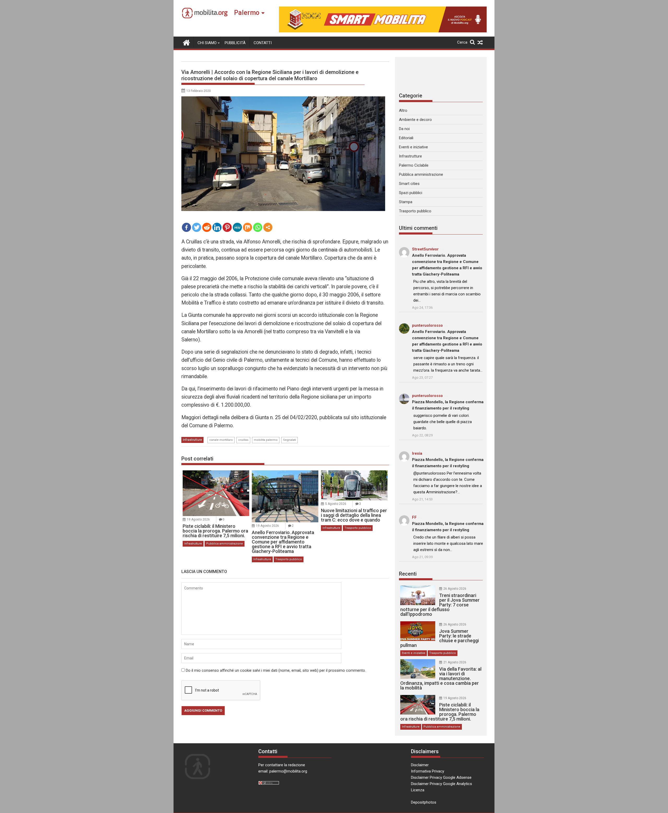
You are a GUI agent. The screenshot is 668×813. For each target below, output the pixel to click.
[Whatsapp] (257, 227)
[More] (267, 227)
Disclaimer (420, 765)
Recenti (408, 574)
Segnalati (289, 440)
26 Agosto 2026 (454, 588)
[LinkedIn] (217, 227)
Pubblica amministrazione (224, 543)
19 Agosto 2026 (198, 519)
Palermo (246, 12)
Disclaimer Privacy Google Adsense (441, 777)
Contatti (263, 42)
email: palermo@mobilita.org (282, 771)
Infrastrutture (192, 440)
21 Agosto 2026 (454, 662)
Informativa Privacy (427, 771)
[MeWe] (237, 227)
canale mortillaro (221, 440)
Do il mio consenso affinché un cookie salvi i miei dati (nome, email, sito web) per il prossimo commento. (276, 670)
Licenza (417, 790)
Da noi (404, 128)
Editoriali (406, 138)
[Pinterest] (227, 227)
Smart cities (409, 183)
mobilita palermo (266, 440)
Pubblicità (235, 42)
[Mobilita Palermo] (186, 42)
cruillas (243, 440)
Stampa (405, 202)
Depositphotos (423, 802)
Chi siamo (207, 42)
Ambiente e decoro (415, 119)
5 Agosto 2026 (335, 504)
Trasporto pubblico (288, 559)
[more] (267, 227)
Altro (403, 110)
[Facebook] (186, 227)
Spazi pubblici (410, 192)
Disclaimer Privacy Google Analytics (441, 783)
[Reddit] (206, 227)
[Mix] (247, 227)
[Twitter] (196, 227)
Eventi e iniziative (413, 147)
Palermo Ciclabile (413, 165)
